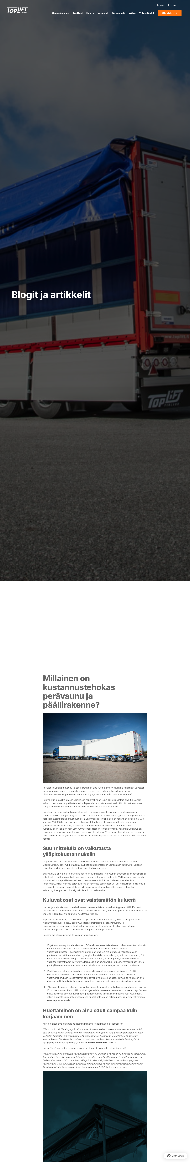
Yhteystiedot (146, 13)
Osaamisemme (60, 13)
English (160, 5)
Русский (172, 5)
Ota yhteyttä (169, 13)
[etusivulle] (17, 10)
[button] (175, 1156)
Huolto (90, 13)
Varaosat (103, 13)
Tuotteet (78, 13)
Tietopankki (118, 13)
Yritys (132, 13)
